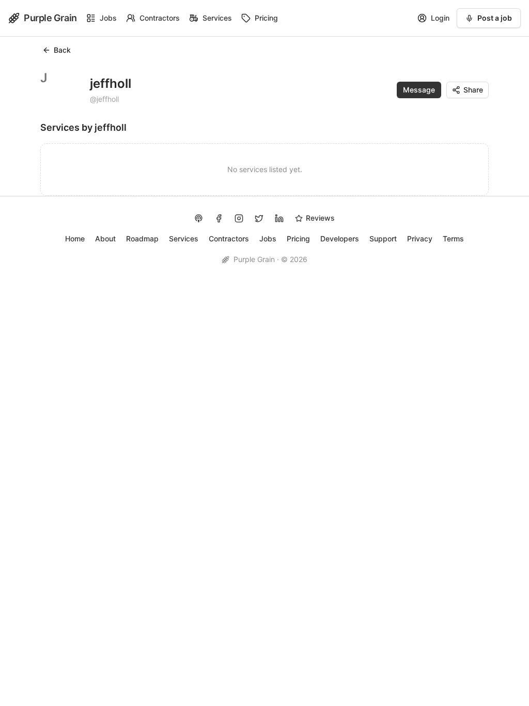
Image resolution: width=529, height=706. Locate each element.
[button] (419, 90)
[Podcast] (198, 218)
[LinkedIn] (279, 218)
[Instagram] (239, 218)
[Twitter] (259, 218)
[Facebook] (218, 218)
